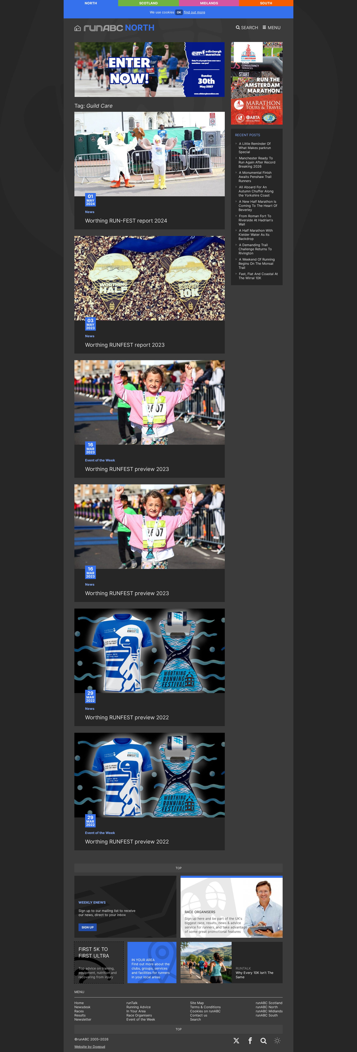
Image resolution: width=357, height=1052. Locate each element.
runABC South (267, 1015)
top (179, 868)
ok (179, 12)
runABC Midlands (269, 1011)
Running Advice (138, 1007)
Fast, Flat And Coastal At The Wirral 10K (258, 276)
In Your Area (136, 1011)
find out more (194, 12)
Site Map (197, 1003)
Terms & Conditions (205, 1007)
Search (195, 1019)
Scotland (148, 3)
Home (79, 1003)
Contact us (198, 1015)
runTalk (132, 1003)
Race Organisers (139, 1015)
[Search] (263, 1041)
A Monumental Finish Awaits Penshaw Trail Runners (255, 176)
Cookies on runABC (205, 1011)
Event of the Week (140, 1019)
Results (80, 1015)
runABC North (267, 1007)
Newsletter (82, 1019)
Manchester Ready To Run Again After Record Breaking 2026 (257, 162)
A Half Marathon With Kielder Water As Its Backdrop (256, 234)
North (91, 3)
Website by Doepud (89, 1047)
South (266, 3)
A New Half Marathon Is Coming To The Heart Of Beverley (258, 205)
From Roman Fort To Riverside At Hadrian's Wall (256, 220)
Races (79, 1011)
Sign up (88, 927)
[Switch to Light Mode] (277, 1041)
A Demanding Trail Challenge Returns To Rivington (255, 249)
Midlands (209, 3)
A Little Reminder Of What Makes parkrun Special (255, 148)
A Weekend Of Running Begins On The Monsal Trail (257, 263)
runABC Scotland (269, 1003)
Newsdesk (82, 1007)
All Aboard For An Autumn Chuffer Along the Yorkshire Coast (256, 191)
